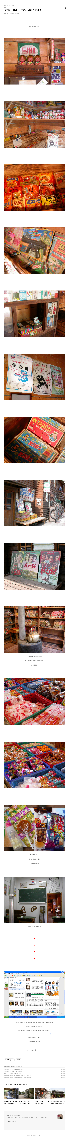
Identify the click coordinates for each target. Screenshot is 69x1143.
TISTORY (35, 1135)
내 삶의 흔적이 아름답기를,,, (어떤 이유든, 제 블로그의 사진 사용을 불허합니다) (27, 1118)
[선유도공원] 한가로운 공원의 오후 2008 (13, 1069)
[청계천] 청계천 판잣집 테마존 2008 (12, 1073)
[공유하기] (10, 1060)
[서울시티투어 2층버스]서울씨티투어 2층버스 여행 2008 (16, 1077)
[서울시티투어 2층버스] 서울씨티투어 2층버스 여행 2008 (16, 1075)
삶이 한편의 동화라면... (15, 1115)
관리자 (40, 1135)
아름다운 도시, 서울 (8, 1066)
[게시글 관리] (13, 1060)
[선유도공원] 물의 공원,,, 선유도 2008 (12, 1071)
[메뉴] (5, 8)
